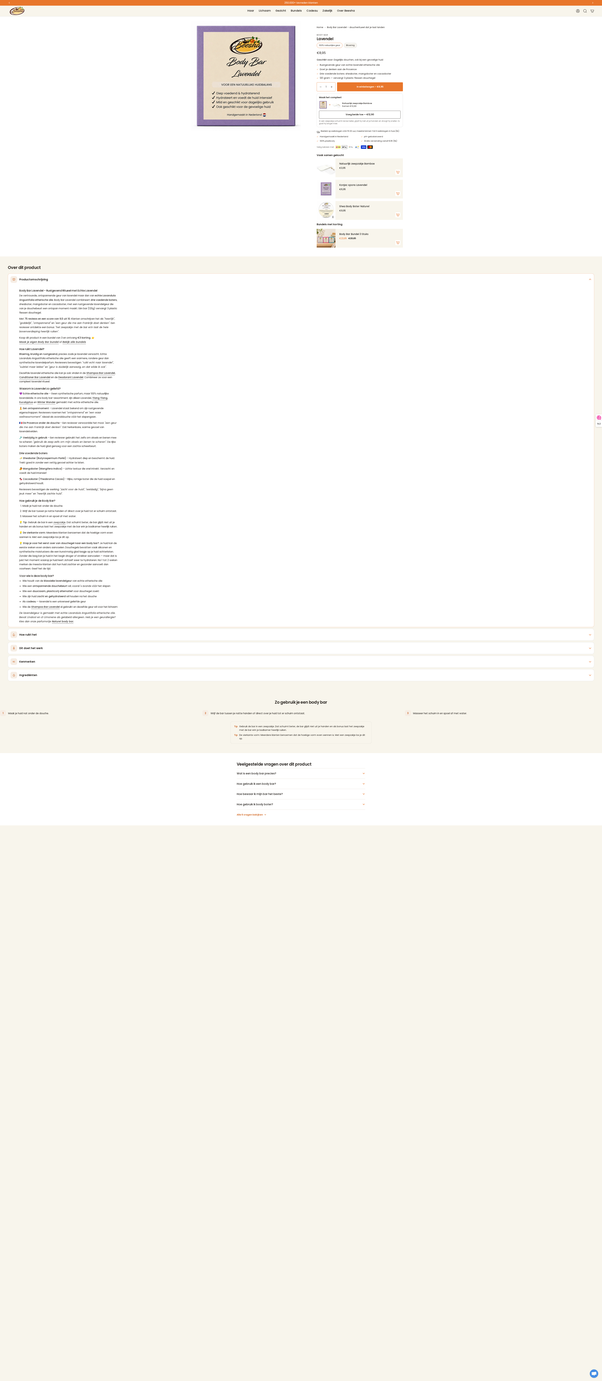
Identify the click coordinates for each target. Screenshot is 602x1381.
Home (320, 27)
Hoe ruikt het (28, 635)
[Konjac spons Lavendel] (326, 189)
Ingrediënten (28, 675)
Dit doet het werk (31, 648)
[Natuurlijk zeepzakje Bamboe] (326, 167)
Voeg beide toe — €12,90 (360, 114)
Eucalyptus (26, 402)
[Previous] (9, 2)
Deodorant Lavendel (70, 377)
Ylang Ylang (99, 398)
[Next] (592, 2)
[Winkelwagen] (592, 11)
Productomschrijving (33, 279)
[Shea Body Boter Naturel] (326, 210)
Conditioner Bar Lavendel (34, 377)
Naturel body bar (62, 621)
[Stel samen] (397, 242)
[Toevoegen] (397, 172)
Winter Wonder (46, 402)
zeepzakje (59, 522)
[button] (250, 11)
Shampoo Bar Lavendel (100, 373)
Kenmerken (27, 662)
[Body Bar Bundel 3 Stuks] (326, 238)
